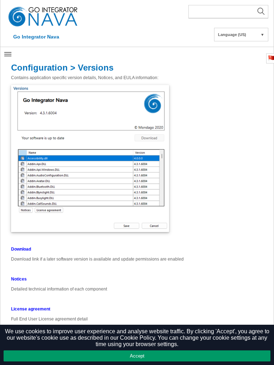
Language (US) (241, 34)
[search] (228, 12)
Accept (137, 356)
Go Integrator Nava (36, 37)
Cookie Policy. (138, 338)
